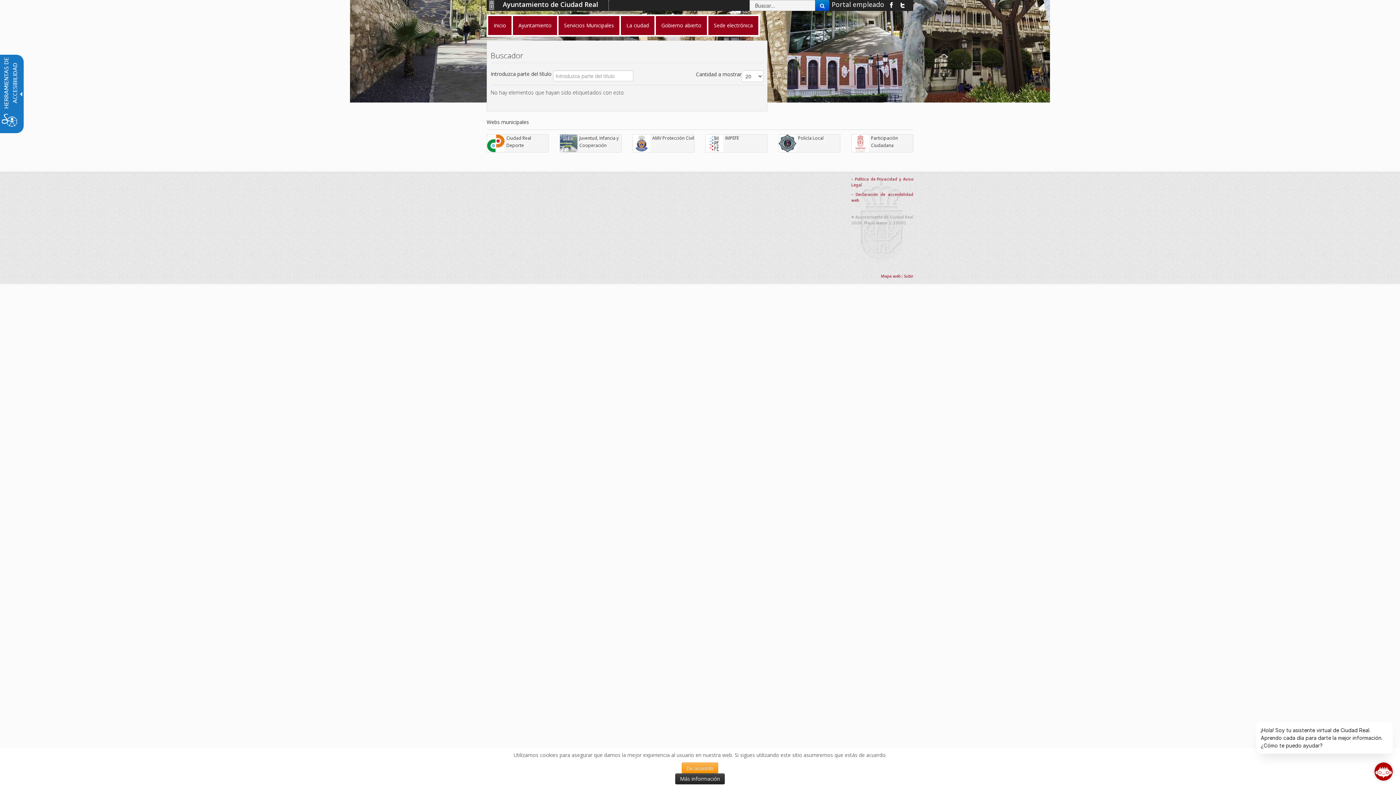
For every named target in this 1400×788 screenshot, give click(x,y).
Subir (908, 276)
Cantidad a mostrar (719, 74)
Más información (700, 778)
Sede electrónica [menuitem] (733, 25)
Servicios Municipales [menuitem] (589, 25)
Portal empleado (858, 4)
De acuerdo (700, 768)
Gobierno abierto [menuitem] (681, 25)
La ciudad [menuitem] (637, 25)
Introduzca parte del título (522, 73)
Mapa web (891, 276)
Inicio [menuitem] (500, 25)
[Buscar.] (822, 5)
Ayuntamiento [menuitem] (535, 25)
